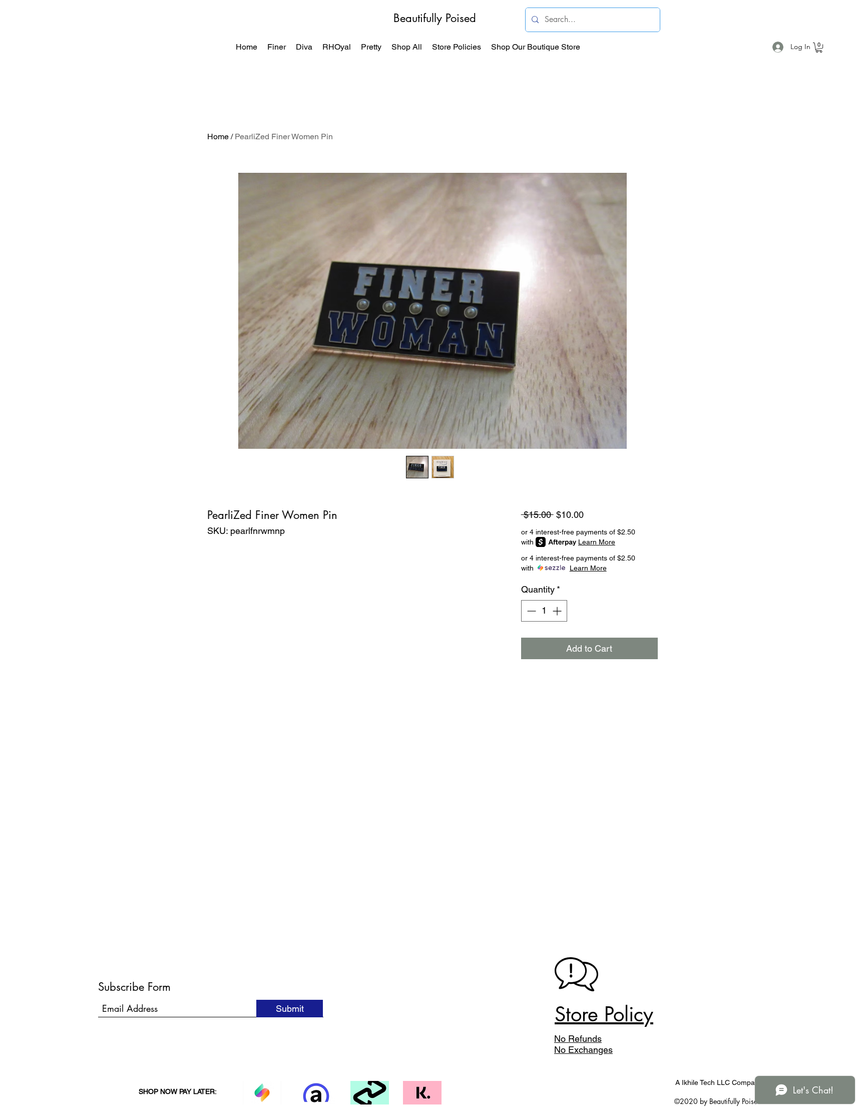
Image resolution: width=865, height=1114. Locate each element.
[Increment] (558, 611)
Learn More (596, 542)
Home (218, 136)
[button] (276, 47)
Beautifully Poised (434, 18)
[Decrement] (530, 611)
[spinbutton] (544, 611)
